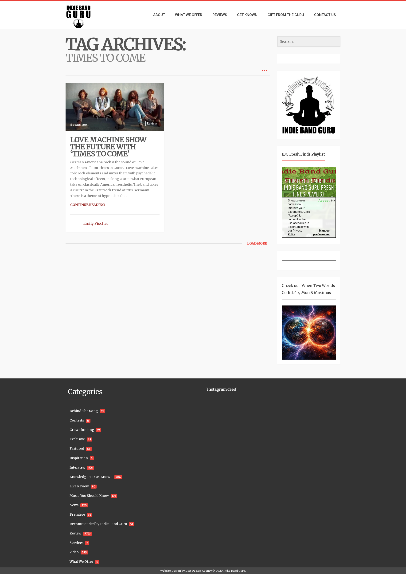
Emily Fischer (95, 223)
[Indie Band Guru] (85, 15)
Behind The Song (84, 411)
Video (74, 552)
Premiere (77, 514)
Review (152, 123)
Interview (77, 467)
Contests (77, 420)
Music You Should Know (89, 496)
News (74, 505)
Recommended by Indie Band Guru (98, 524)
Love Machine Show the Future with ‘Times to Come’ (108, 146)
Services (76, 543)
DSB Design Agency (198, 570)
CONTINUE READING (87, 205)
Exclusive (77, 439)
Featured (77, 448)
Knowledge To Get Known (91, 477)
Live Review (79, 486)
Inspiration (79, 458)
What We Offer (81, 561)
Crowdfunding (82, 430)
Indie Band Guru (234, 570)
